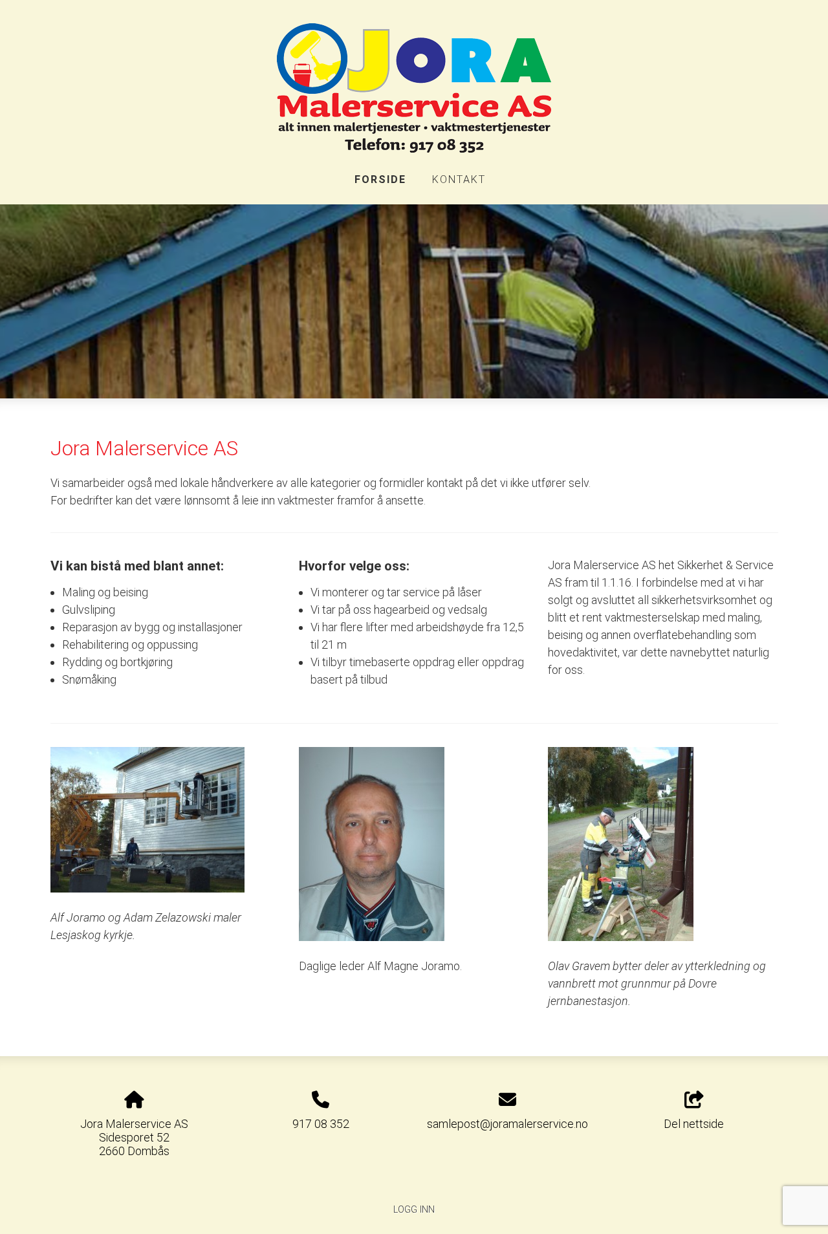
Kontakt (459, 179)
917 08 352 (320, 1124)
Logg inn (414, 1209)
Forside (380, 179)
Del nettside (694, 1124)
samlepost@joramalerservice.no (507, 1124)
